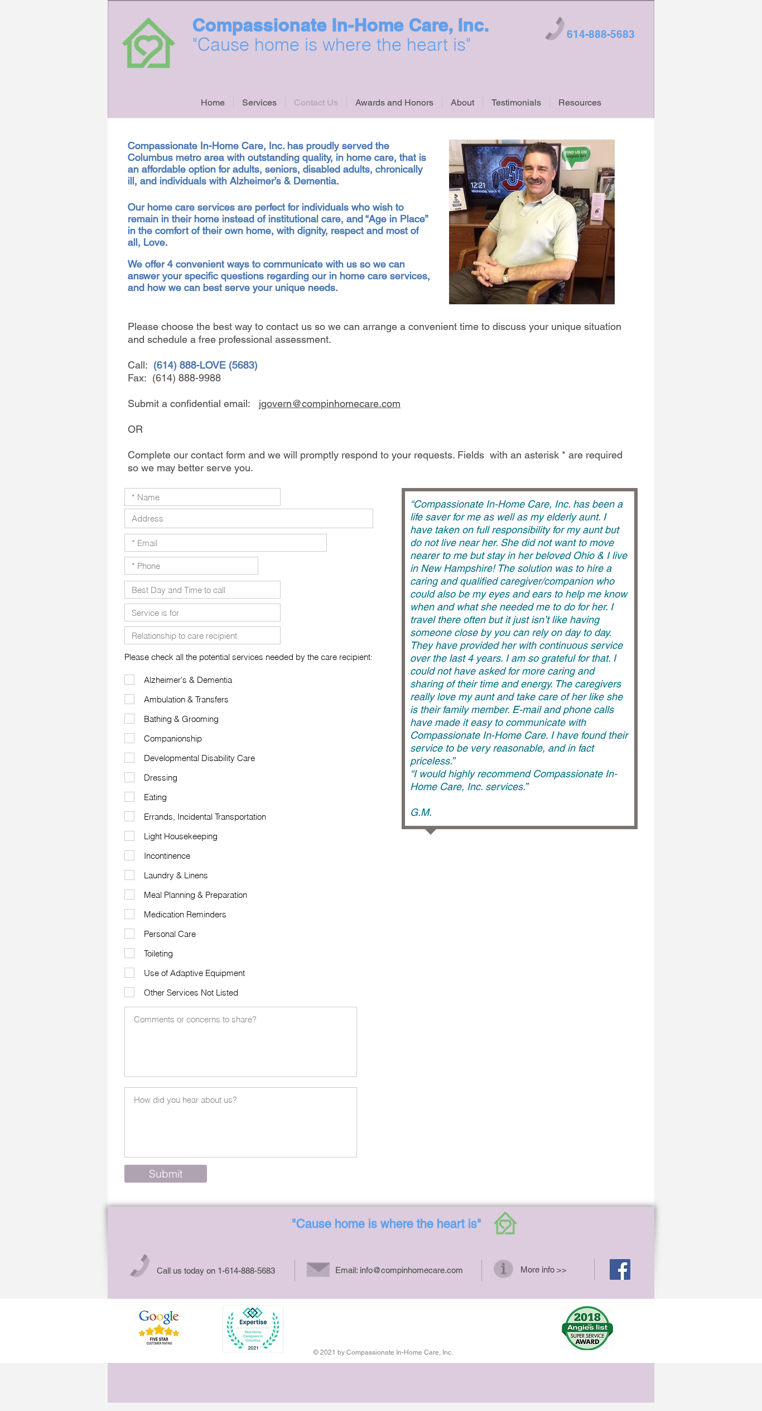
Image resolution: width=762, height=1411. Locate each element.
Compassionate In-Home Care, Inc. (340, 24)
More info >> (543, 1269)
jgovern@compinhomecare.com (330, 403)
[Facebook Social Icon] (620, 1269)
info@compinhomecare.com (411, 1270)
